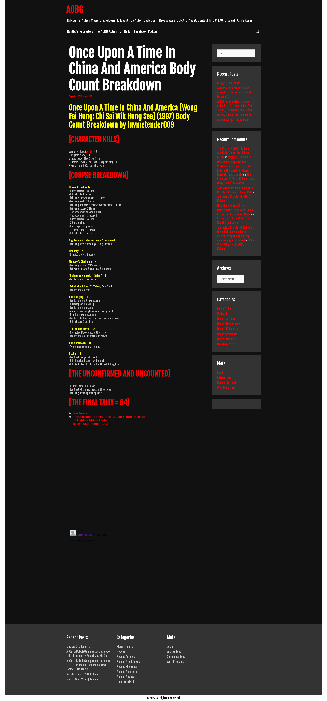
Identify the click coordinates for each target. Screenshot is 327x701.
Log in (220, 372)
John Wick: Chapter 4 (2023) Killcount (234, 198)
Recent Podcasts (227, 333)
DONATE (182, 20)
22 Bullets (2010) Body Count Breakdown (90, 423)
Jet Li (89, 151)
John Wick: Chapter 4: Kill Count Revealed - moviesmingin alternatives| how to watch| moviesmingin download (235, 233)
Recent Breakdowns (81, 413)
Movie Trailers (225, 308)
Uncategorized (225, 343)
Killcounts (73, 20)
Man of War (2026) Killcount (234, 119)
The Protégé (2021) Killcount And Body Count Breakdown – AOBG (234, 152)
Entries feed (224, 377)
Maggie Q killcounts (228, 82)
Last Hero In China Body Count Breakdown (90, 420)
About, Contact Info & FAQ (206, 20)
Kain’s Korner (245, 20)
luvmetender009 (105, 416)
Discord (230, 20)
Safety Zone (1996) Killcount (234, 114)
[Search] (257, 31)
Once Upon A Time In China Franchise (129, 416)
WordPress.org (226, 387)
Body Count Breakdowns (159, 20)
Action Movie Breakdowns (98, 20)
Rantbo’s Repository (80, 31)
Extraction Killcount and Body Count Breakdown (234, 220)
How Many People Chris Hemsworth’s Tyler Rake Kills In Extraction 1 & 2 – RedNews (235, 209)
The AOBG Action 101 (108, 31)
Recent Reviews (226, 338)
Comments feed (226, 382)
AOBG (74, 9)
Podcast (153, 31)
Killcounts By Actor (129, 20)
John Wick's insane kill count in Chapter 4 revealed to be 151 (235, 189)
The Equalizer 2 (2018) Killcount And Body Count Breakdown (236, 178)
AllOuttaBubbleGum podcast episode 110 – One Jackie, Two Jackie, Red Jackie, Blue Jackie (235, 105)
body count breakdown (82, 416)
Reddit (128, 31)
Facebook (140, 31)
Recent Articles (226, 318)
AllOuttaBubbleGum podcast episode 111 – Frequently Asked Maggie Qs (235, 91)
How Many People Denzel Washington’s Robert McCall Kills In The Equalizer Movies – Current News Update (234, 168)
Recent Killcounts (227, 328)
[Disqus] (137, 480)
